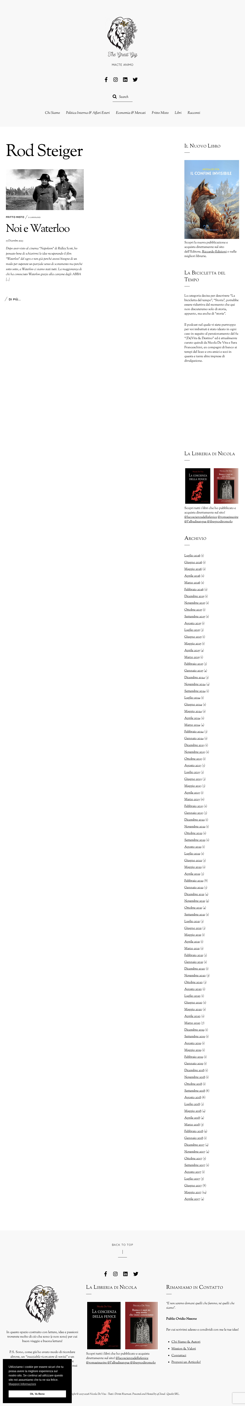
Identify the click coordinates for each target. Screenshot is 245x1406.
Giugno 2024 (193, 704)
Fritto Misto (160, 113)
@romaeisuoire (228, 517)
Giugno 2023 (193, 779)
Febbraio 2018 (193, 1131)
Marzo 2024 (192, 725)
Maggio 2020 (193, 1009)
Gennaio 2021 (193, 962)
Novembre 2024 (195, 684)
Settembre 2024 (195, 691)
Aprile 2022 (192, 874)
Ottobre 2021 (193, 908)
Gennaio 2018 (193, 1138)
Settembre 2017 (194, 1165)
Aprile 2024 (192, 718)
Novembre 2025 (194, 603)
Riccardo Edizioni (214, 251)
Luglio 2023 (192, 772)
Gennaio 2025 (193, 670)
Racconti (194, 113)
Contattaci (178, 1355)
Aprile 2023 (192, 793)
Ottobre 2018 (193, 1084)
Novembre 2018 (194, 1077)
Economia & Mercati (131, 113)
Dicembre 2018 (194, 1070)
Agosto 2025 (192, 623)
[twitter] (135, 80)
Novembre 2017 (194, 1152)
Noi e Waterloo (37, 229)
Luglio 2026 (192, 555)
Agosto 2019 (192, 1043)
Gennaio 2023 (193, 813)
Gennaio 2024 (194, 738)
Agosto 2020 (193, 989)
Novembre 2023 (194, 752)
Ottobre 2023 (193, 759)
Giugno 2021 (193, 928)
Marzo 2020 (192, 1023)
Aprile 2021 (192, 941)
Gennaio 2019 (193, 1063)
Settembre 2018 (194, 1091)
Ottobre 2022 (193, 833)
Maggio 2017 (192, 1192)
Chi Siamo (52, 113)
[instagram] (116, 80)
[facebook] (106, 80)
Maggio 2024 (193, 711)
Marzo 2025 (192, 657)
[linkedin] (125, 80)
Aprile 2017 (192, 1199)
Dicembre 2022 (194, 820)
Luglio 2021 (192, 921)
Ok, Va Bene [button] (37, 1393)
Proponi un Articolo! (186, 1362)
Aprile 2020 (192, 1016)
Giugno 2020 (193, 1002)
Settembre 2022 (194, 840)
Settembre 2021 (194, 914)
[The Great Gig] (122, 53)
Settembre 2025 (194, 616)
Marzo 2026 (192, 583)
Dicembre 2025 (194, 596)
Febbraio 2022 (193, 881)
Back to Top (122, 1244)
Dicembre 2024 (194, 677)
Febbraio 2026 (194, 589)
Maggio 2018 (192, 1111)
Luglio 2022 (192, 853)
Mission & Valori (183, 1348)
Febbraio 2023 (193, 806)
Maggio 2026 (193, 569)
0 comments (34, 217)
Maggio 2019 (192, 1050)
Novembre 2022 (194, 826)
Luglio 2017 (192, 1179)
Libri (178, 113)
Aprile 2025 (192, 650)
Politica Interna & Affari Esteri (88, 113)
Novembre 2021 (194, 901)
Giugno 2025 (193, 637)
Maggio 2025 (192, 643)
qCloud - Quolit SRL (168, 1394)
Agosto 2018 (192, 1097)
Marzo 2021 (192, 948)
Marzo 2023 (192, 799)
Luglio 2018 (192, 1104)
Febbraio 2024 (194, 731)
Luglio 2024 (192, 698)
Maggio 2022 (193, 867)
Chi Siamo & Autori (185, 1342)
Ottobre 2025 (193, 610)
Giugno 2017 (193, 1185)
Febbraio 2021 (193, 955)
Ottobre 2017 (193, 1158)
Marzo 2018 (192, 1124)
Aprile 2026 (192, 576)
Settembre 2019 (194, 1036)
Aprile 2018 (192, 1118)
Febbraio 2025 (193, 664)
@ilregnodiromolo (220, 521)
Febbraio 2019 (193, 1057)
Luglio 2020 (192, 996)
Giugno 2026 (193, 562)
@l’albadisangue (195, 521)
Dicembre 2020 (194, 969)
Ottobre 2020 (193, 982)
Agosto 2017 (192, 1172)
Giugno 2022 (193, 860)
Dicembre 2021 (194, 894)
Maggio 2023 (192, 786)
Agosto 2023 (192, 765)
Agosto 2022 (192, 847)
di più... (15, 299)
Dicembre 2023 (194, 745)
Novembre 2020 (195, 975)
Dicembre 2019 (194, 1030)
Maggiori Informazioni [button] (22, 1384)
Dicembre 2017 (194, 1145)
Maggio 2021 (192, 935)
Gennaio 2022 (193, 887)
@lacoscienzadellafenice (200, 517)
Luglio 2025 (192, 630)
